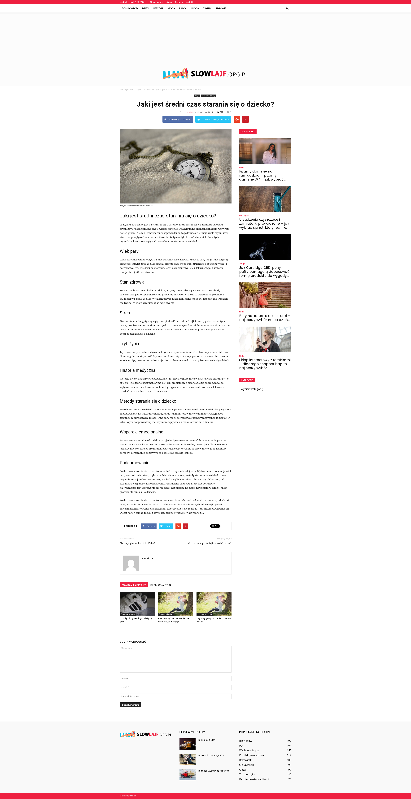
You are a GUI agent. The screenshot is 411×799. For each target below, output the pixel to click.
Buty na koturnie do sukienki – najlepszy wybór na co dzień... (264, 317)
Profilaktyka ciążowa (251, 755)
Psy (241, 745)
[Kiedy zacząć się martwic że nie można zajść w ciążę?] (175, 604)
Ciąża (197, 96)
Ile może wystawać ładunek (213, 770)
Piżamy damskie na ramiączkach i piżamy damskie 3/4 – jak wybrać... (262, 175)
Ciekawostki (246, 765)
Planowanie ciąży (208, 96)
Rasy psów (245, 741)
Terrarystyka (247, 774)
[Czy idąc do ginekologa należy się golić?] (137, 604)
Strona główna (156, 2)
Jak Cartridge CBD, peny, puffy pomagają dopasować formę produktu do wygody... (264, 271)
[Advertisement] (205, 36)
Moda (171, 8)
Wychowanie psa (249, 750)
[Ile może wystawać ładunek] (187, 774)
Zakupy (207, 8)
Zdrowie (221, 8)
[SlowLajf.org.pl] (205, 73)
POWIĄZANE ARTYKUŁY (134, 585)
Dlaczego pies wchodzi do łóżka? (137, 543)
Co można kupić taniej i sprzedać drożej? (210, 543)
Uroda (195, 8)
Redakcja (190, 112)
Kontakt (189, 2)
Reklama (179, 2)
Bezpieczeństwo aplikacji (254, 779)
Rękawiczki (245, 760)
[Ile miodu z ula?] (187, 744)
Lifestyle (158, 8)
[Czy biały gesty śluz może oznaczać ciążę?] (214, 604)
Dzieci (145, 8)
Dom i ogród (130, 8)
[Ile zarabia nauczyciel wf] (187, 759)
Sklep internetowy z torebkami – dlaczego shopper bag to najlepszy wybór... (265, 364)
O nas (169, 2)
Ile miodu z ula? (206, 740)
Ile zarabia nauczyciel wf (211, 755)
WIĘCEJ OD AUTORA (160, 585)
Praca (183, 8)
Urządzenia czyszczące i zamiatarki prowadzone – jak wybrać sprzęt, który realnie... (264, 223)
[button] (287, 8)
